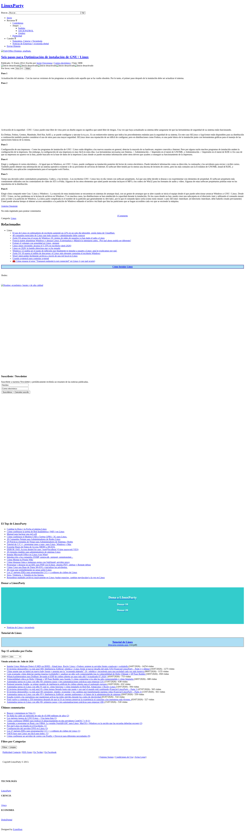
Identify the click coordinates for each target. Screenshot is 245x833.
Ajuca (4, 805)
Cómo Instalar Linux (122, 266)
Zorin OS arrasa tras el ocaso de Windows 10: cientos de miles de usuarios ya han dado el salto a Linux (58, 238)
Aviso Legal (140, 757)
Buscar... (5, 12)
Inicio (9, 18)
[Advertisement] (86, 106)
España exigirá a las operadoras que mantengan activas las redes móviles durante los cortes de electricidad (54, 697)
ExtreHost (17, 829)
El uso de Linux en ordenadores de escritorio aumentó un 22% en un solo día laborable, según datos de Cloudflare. (63, 233)
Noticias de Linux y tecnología (20, 627)
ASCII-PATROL (25, 30)
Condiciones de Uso (124, 757)
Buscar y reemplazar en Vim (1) (21, 713)
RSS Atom (27, 752)
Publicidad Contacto (12, 752)
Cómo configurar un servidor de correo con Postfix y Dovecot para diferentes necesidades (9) (48, 736)
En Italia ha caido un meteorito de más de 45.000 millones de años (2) (38, 715)
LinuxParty (12, 5)
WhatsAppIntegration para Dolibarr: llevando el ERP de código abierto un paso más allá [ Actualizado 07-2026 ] (57, 676)
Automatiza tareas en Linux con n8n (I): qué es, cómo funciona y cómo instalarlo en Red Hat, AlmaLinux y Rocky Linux (61, 687)
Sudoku (21, 28)
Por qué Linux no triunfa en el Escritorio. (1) (27, 726)
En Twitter (38, 752)
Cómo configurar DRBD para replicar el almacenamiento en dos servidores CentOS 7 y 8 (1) (48, 721)
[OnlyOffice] (16, 51)
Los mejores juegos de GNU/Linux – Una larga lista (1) (32, 718)
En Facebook (50, 752)
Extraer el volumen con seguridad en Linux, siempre (35, 243)
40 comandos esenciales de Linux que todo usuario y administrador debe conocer (48, 235)
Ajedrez (21, 33)
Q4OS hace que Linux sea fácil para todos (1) (27, 733)
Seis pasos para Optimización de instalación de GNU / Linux (45, 57)
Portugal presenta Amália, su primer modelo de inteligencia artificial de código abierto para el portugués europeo (57, 684)
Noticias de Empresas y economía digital (30, 43)
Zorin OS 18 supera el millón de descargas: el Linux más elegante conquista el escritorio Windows (56, 253)
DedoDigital (6, 820)
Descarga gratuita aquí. (118, 645)
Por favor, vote (7, 68)
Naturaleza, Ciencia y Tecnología (27, 41)
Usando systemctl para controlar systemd (30, 258)
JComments (122, 216)
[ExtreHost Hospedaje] (22, 285)
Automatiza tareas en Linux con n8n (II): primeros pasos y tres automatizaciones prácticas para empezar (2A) (56, 681)
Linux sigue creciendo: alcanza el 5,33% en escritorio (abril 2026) (41, 245)
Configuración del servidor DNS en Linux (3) (27, 728)
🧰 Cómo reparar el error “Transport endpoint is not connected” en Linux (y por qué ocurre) (53, 261)
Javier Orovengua (44, 63)
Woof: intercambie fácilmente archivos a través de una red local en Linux (45, 256)
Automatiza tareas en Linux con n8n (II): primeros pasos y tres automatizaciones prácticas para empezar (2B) (55, 702)
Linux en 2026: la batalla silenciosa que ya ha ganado (36, 248)
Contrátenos (17, 23)
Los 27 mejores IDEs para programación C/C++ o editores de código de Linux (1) (43, 731)
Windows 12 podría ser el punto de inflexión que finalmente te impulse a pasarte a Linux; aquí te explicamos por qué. (64, 251)
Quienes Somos (107, 757)
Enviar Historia (13, 46)
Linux (13, 218)
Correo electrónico (62, 63)
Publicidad (17, 36)
